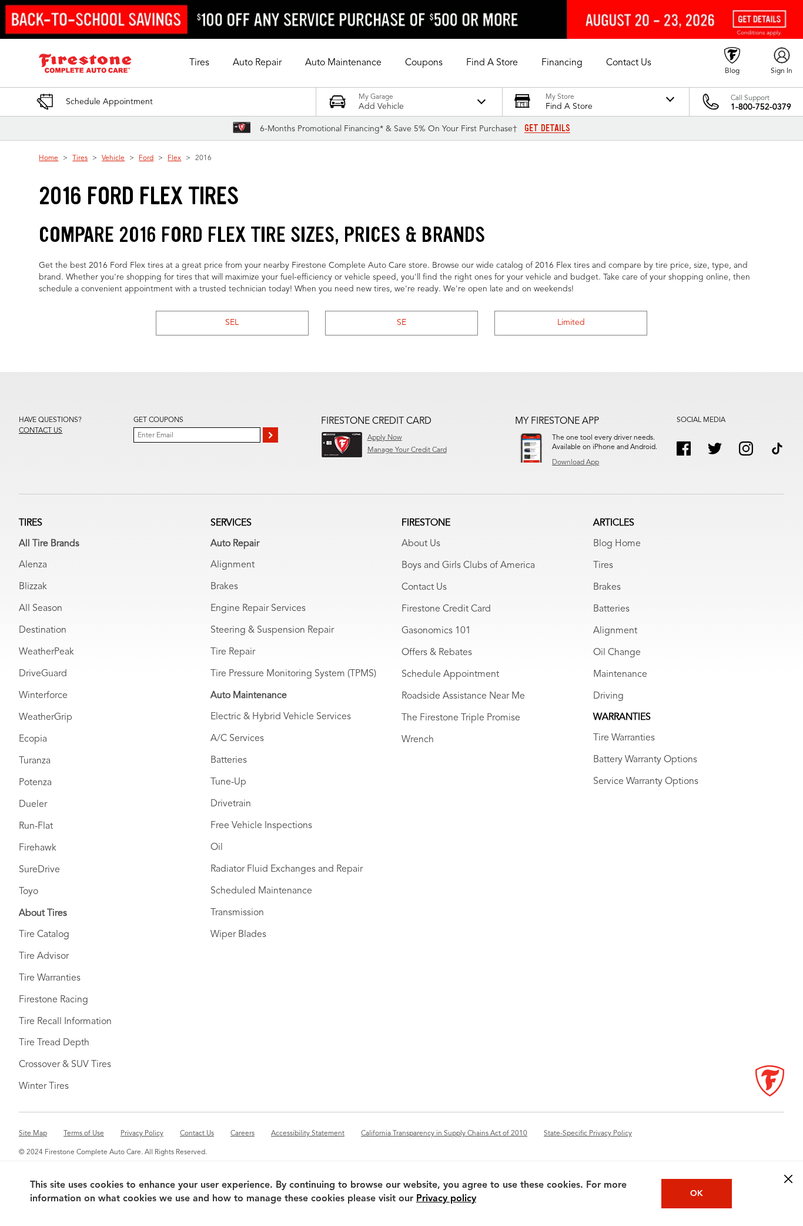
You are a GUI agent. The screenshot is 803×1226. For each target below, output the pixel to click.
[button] (199, 63)
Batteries (228, 760)
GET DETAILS (547, 128)
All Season (40, 608)
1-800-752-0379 (761, 107)
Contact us (40, 430)
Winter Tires (44, 1086)
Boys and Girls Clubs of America (468, 565)
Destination (42, 630)
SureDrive (39, 870)
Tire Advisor (44, 956)
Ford (146, 158)
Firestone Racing (53, 1000)
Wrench (418, 740)
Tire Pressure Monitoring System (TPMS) (293, 674)
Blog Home (617, 544)
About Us (421, 544)
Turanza (35, 761)
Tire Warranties (50, 978)
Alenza (33, 565)
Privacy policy (446, 1199)
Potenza (35, 783)
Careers (242, 1133)
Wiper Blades (238, 934)
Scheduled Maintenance (261, 891)
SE (401, 322)
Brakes (224, 587)
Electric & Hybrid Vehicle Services (280, 717)
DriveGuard (43, 674)
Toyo (28, 891)
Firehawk (37, 848)
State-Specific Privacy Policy (588, 1133)
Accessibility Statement (307, 1133)
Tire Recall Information (65, 1021)
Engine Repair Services (258, 608)
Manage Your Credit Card (407, 450)
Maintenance (620, 674)
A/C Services (237, 738)
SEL (232, 322)
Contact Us (424, 587)
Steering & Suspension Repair (272, 630)
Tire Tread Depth (54, 1043)
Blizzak (33, 587)
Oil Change (617, 652)
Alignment (232, 565)
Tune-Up (228, 782)
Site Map (33, 1133)
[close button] (788, 1179)
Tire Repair (232, 652)
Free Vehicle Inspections (261, 825)
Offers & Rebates (437, 652)
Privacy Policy (142, 1133)
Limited (571, 322)
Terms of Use (83, 1133)
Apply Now (384, 437)
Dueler (33, 804)
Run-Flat (36, 826)
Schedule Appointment (450, 674)
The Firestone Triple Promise (461, 718)
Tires (80, 158)
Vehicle (113, 158)
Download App (575, 462)
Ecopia (33, 739)
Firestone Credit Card (446, 609)
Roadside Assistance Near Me (463, 696)
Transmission (237, 913)
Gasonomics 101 (436, 631)
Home (48, 158)
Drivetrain (230, 804)
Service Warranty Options (645, 781)
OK (696, 1194)
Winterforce (43, 695)
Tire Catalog (44, 934)
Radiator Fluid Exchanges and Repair (286, 869)
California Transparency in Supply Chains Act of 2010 (444, 1133)
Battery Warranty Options (645, 760)
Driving (608, 696)
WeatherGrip (45, 717)
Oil (216, 847)
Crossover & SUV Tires (65, 1064)
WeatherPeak (46, 652)
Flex (174, 158)
